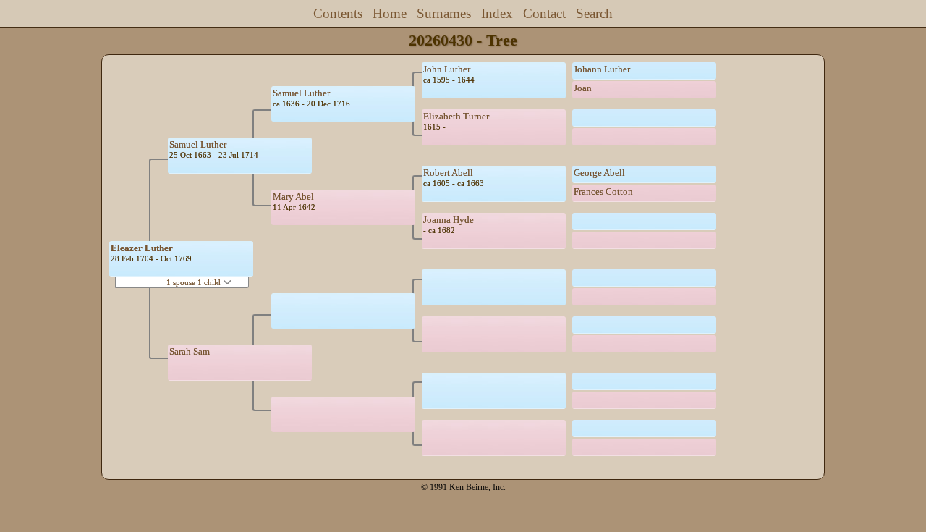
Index (497, 13)
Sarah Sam (189, 351)
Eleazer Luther (142, 247)
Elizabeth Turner (456, 116)
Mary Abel (293, 196)
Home (390, 13)
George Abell (599, 172)
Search (594, 13)
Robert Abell (448, 172)
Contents (337, 13)
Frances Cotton (603, 191)
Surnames (444, 13)
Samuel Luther (197, 144)
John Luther (446, 69)
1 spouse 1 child (194, 282)
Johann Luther (602, 69)
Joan (583, 88)
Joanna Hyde (448, 219)
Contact (544, 13)
